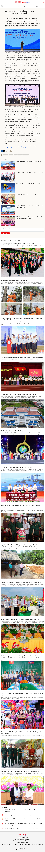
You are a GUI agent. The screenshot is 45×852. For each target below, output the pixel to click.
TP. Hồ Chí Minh (25, 154)
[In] (9, 151)
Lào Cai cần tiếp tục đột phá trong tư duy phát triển (29, 173)
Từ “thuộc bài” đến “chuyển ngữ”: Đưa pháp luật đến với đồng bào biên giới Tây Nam (22, 732)
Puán (15, 154)
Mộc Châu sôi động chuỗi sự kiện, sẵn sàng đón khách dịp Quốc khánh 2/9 (22, 694)
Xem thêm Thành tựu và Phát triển (10, 240)
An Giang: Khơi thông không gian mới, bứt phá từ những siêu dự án (29, 206)
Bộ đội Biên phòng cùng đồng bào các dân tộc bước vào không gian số (23, 815)
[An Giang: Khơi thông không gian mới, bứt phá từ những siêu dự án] (8, 210)
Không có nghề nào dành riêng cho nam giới (14, 280)
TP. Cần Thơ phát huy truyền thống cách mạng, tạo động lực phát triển (22, 357)
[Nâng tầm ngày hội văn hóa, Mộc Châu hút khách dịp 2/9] (22, 262)
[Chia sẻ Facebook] (2, 151)
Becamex (11, 154)
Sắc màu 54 (32, 6)
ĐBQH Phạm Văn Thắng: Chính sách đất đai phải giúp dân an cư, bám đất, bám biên (23, 810)
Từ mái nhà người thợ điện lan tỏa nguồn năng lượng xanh (18, 394)
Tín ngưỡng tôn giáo (15, 6)
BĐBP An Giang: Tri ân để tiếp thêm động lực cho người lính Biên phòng (20, 506)
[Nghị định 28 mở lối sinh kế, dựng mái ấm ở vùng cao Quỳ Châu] (22, 564)
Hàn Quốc (19, 154)
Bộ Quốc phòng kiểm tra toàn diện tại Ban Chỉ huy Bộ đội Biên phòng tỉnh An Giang (23, 824)
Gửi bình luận (5, 233)
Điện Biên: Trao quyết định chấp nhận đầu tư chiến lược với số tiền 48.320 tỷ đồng (29, 217)
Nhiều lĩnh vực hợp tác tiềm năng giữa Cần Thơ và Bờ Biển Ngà (20, 771)
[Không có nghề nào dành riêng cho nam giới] (22, 300)
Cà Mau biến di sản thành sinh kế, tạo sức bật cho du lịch (18, 431)
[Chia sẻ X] (4, 151)
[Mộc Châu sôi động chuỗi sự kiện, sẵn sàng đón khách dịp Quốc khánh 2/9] (22, 714)
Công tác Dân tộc (7, 6)
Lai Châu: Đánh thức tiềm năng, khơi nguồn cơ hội (29, 195)
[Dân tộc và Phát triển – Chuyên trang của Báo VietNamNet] (18, 2)
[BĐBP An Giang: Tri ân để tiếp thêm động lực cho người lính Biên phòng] (22, 527)
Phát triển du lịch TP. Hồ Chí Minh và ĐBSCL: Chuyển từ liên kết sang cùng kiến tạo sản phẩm (21, 319)
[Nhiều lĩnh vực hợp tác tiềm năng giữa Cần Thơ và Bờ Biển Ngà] (22, 790)
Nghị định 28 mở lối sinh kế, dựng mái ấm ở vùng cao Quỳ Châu (20, 545)
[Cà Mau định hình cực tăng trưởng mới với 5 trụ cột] (8, 165)
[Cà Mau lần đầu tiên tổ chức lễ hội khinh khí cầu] (8, 188)
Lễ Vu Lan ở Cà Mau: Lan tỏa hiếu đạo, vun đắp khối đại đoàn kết (20, 619)
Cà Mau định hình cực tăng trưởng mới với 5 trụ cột (28, 161)
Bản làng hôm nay (25, 6)
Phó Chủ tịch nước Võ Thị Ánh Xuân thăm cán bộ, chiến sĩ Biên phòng (23, 828)
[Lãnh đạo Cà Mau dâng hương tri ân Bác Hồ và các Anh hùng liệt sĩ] (22, 601)
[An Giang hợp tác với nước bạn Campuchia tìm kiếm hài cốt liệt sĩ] (22, 675)
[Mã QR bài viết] (11, 151)
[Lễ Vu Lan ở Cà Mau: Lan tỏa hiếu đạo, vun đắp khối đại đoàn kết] (22, 638)
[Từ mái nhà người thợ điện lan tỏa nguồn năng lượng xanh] (22, 413)
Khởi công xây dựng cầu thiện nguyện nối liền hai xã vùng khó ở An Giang (23, 819)
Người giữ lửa (38, 6)
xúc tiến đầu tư (5, 154)
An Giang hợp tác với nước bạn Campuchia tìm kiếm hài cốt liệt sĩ (20, 656)
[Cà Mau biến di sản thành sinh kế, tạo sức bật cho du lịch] (22, 449)
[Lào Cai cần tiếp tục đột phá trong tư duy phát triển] (8, 177)
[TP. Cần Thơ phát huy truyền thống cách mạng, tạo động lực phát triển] (22, 376)
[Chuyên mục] (1, 2)
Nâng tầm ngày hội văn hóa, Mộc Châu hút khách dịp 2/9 (18, 244)
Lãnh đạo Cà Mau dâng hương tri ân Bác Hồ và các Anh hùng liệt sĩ (21, 582)
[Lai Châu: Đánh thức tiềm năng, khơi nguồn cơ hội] (8, 199)
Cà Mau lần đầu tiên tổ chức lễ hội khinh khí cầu (29, 184)
